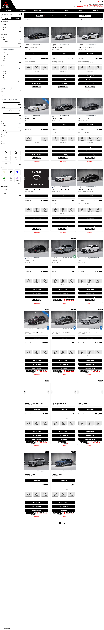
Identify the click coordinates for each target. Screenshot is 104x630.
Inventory (8, 10)
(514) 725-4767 (90, 6)
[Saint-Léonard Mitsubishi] (8, 3)
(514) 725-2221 (100, 6)
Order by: (83, 19)
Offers (51, 10)
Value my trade (36, 76)
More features (36, 71)
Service (66, 10)
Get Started (85, 16)
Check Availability (36, 83)
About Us (95, 10)
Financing (81, 10)
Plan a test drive (36, 80)
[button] (24, 36)
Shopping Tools (37, 10)
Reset (20, 31)
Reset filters (5, 21)
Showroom (23, 10)
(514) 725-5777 (80, 6)
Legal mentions (36, 90)
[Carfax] (36, 86)
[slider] (2, 91)
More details (36, 53)
